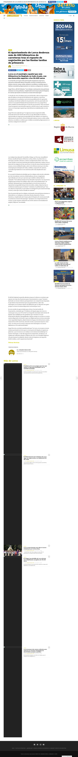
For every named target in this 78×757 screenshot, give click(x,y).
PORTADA (26, 15)
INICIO (13, 748)
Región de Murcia (33, 15)
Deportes (41, 15)
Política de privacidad (20, 748)
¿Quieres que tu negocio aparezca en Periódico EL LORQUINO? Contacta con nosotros (46, 748)
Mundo (47, 15)
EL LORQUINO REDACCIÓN (19, 65)
